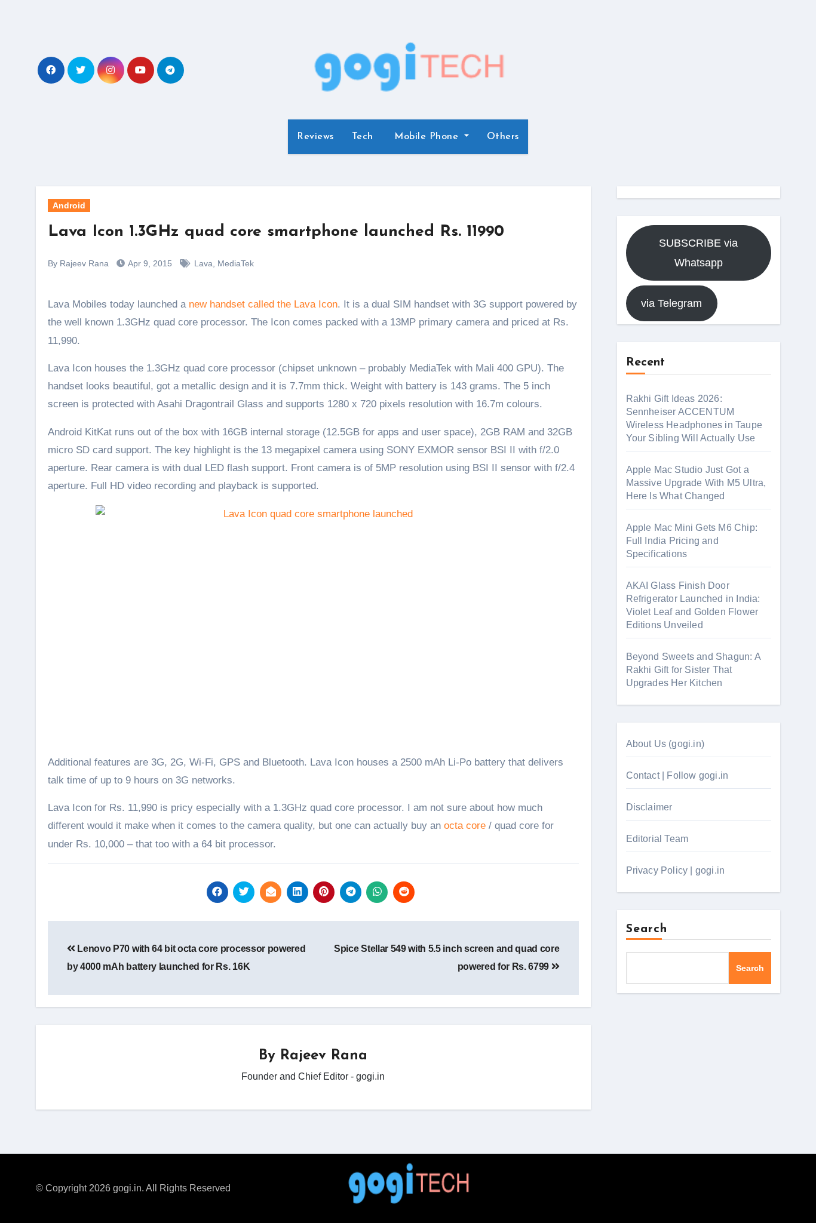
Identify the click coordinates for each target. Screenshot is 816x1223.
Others (503, 137)
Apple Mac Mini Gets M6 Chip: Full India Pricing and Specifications (692, 541)
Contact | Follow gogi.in (677, 775)
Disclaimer (649, 807)
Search (647, 929)
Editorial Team (657, 839)
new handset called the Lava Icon (263, 304)
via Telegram (671, 303)
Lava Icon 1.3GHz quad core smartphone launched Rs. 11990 (276, 232)
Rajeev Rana (323, 1056)
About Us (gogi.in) (665, 744)
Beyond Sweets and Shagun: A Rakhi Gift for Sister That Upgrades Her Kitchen (693, 670)
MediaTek (235, 263)
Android (69, 205)
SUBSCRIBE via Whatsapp (698, 252)
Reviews (315, 137)
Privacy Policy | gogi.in (675, 870)
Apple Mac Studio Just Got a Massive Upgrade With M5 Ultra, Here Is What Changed (696, 483)
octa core (465, 825)
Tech (362, 137)
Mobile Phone (426, 137)
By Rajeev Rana (78, 263)
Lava (203, 263)
